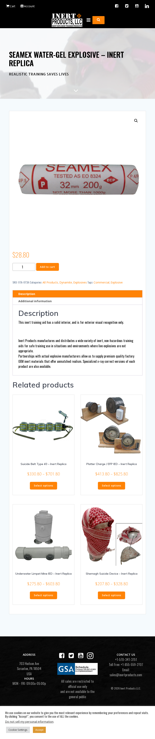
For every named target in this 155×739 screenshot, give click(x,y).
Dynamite (65, 282)
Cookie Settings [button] (17, 730)
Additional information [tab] (35, 301)
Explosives (80, 282)
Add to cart (47, 267)
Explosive (117, 282)
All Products (50, 282)
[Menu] (88, 20)
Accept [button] (39, 730)
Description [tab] (26, 294)
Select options (43, 485)
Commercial (101, 282)
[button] (136, 120)
